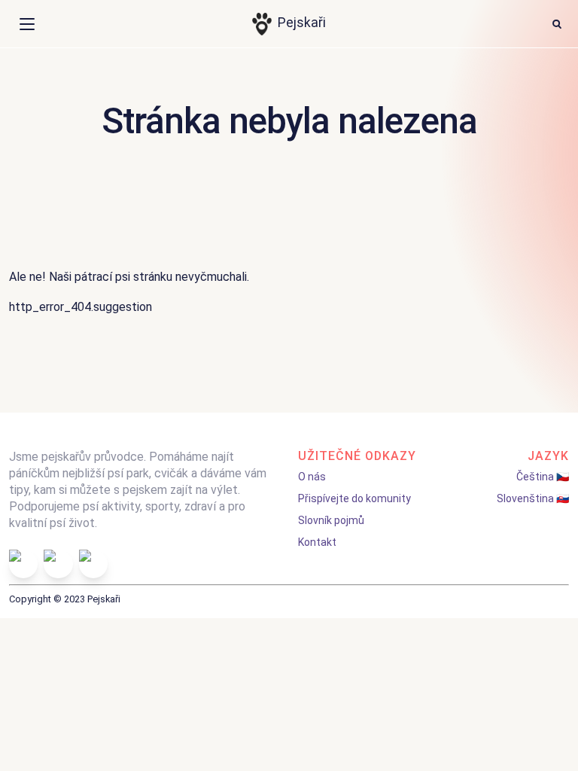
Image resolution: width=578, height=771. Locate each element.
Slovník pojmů (331, 520)
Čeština (535, 477)
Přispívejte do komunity (354, 498)
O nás (312, 477)
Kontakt (317, 542)
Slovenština (525, 498)
